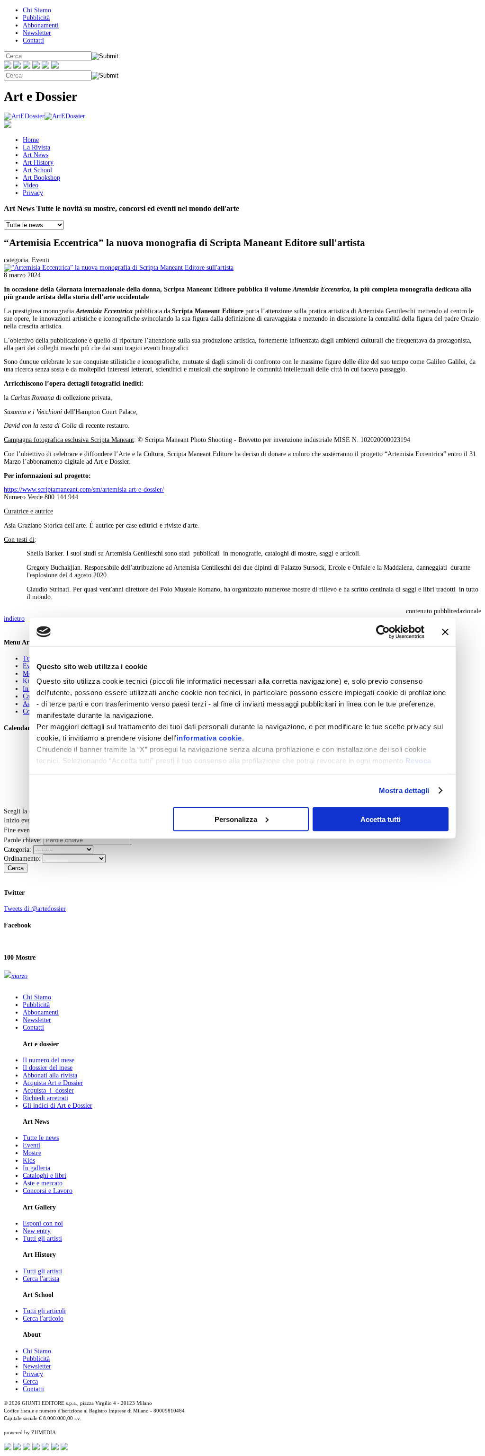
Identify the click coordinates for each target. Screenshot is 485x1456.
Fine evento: (20, 830)
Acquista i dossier (48, 1090)
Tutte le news (41, 1137)
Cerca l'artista (41, 1278)
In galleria (36, 1168)
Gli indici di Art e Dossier (57, 1105)
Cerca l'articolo (43, 1318)
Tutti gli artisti (42, 1238)
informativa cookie (209, 738)
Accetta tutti (380, 819)
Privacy (33, 192)
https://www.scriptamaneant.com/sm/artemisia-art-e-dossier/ (84, 489)
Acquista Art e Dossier (53, 1082)
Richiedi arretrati (45, 1098)
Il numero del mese (48, 1060)
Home (31, 139)
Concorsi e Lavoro (47, 1190)
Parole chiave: (23, 840)
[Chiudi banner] (445, 631)
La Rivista (36, 147)
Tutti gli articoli (44, 1311)
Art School (37, 170)
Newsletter (37, 32)
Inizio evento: (22, 820)
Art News (35, 155)
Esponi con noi (43, 1223)
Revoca (418, 761)
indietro (14, 618)
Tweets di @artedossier (35, 908)
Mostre (32, 1152)
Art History (38, 162)
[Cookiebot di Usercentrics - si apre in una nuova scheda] (382, 632)
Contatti (33, 40)
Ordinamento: (22, 858)
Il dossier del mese (47, 1067)
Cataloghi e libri (44, 1175)
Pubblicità (36, 17)
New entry (37, 1231)
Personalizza (236, 819)
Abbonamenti (41, 25)
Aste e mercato (43, 1183)
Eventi (31, 1145)
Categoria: (17, 849)
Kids (29, 681)
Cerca (16, 868)
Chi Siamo (37, 10)
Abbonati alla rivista (50, 1075)
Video (30, 185)
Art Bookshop (41, 177)
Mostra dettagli (404, 790)
